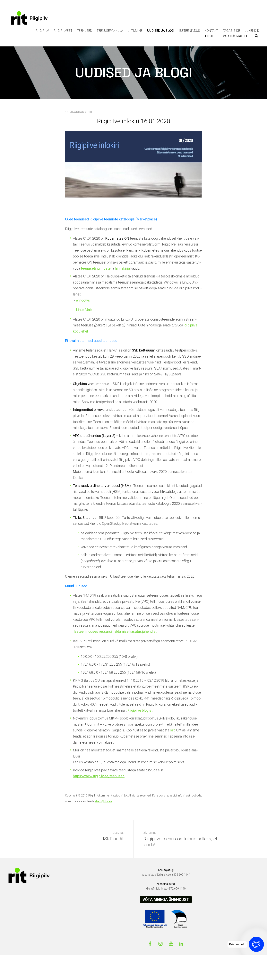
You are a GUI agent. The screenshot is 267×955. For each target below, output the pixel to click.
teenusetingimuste (96, 268)
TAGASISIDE (231, 31)
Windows (82, 300)
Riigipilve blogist (139, 710)
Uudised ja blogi (160, 31)
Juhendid (252, 31)
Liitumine (135, 31)
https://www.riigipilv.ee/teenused (99, 776)
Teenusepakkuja (110, 31)
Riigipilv (42, 31)
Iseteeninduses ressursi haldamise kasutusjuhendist (115, 631)
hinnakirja (122, 268)
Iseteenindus (189, 31)
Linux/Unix (84, 310)
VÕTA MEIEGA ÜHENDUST (165, 899)
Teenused (84, 31)
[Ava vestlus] (256, 944)
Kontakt (211, 31)
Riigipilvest (63, 31)
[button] (209, 36)
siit (172, 730)
